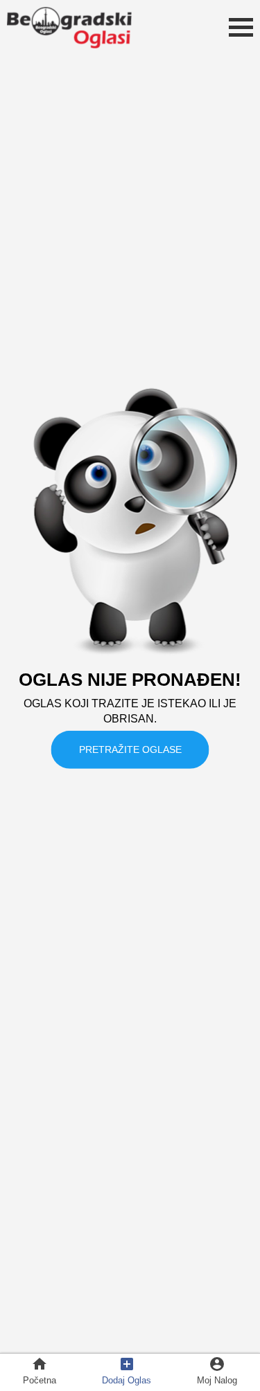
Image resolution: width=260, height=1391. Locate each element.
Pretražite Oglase (130, 748)
